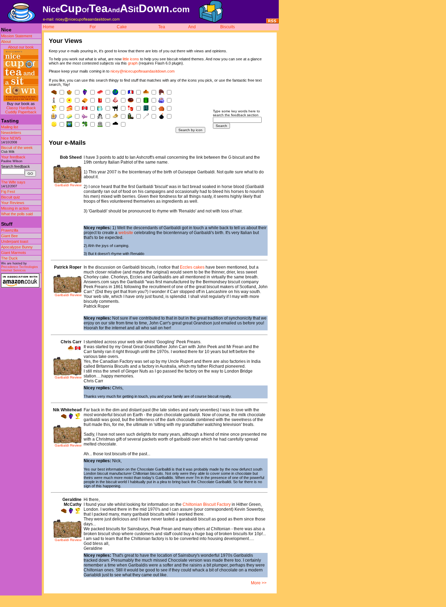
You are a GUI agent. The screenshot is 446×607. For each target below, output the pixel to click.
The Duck (9, 258)
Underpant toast (14, 241)
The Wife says (13, 182)
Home (48, 26)
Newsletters (11, 132)
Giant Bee (9, 236)
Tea (161, 26)
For (93, 26)
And (192, 26)
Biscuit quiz (10, 197)
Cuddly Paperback (21, 112)
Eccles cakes (192, 267)
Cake (122, 26)
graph (133, 63)
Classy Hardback (21, 108)
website (125, 232)
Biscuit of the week (17, 147)
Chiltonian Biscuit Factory (207, 504)
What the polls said (17, 214)
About (6, 41)
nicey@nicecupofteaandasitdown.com (142, 71)
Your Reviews (12, 203)
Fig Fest (8, 191)
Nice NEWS (11, 138)
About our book (21, 47)
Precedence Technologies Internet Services (19, 268)
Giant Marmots (13, 252)
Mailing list (9, 127)
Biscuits (227, 26)
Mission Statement (16, 36)
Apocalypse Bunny (17, 247)
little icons (131, 59)
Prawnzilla (9, 230)
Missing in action (15, 208)
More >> (259, 582)
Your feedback (13, 157)
